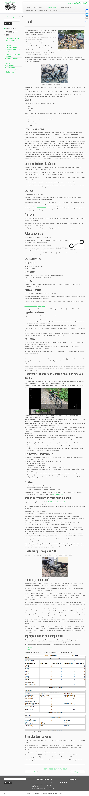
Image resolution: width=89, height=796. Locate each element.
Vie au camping (11, 65)
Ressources (42, 10)
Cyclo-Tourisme (37, 7)
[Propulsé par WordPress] (45, 793)
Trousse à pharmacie (12, 58)
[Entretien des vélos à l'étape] (71, 39)
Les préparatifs (11, 43)
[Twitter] (87, 14)
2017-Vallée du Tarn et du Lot (56, 502)
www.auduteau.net (49, 788)
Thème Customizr (58, 793)
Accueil (28, 7)
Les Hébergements (12, 47)
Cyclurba (29, 647)
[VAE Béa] (54, 73)
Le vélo (9, 45)
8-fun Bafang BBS (57, 494)
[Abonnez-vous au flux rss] (5, 793)
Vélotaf (29, 649)
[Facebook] (87, 11)
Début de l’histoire (66, 7)
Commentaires (54, 10)
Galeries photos (30, 10)
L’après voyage (11, 67)
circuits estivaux (41, 207)
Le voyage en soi (51, 7)
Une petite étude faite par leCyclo (34, 306)
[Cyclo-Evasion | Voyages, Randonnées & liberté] (10, 5)
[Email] (87, 18)
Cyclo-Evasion (34, 793)
